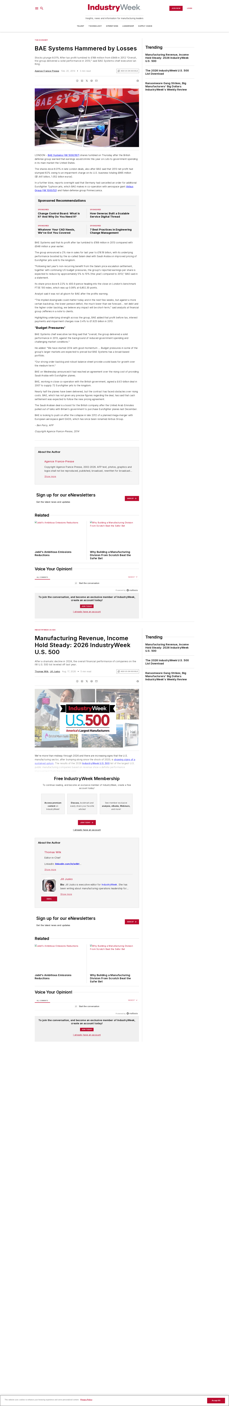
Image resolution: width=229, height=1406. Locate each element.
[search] (42, 8)
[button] (37, 8)
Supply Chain (145, 26)
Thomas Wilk (41, 671)
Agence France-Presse (47, 71)
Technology (95, 26)
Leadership (128, 26)
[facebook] (77, 80)
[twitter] (86, 80)
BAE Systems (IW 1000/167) (64, 155)
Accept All (216, 1401)
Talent (80, 26)
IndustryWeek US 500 (45, 630)
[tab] (42, 577)
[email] (96, 80)
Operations (112, 26)
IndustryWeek (109, 884)
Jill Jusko (55, 671)
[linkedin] (82, 80)
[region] (87, 584)
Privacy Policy (86, 1400)
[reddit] (91, 80)
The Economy (41, 40)
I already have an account (87, 611)
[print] (137, 80)
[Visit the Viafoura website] (132, 590)
